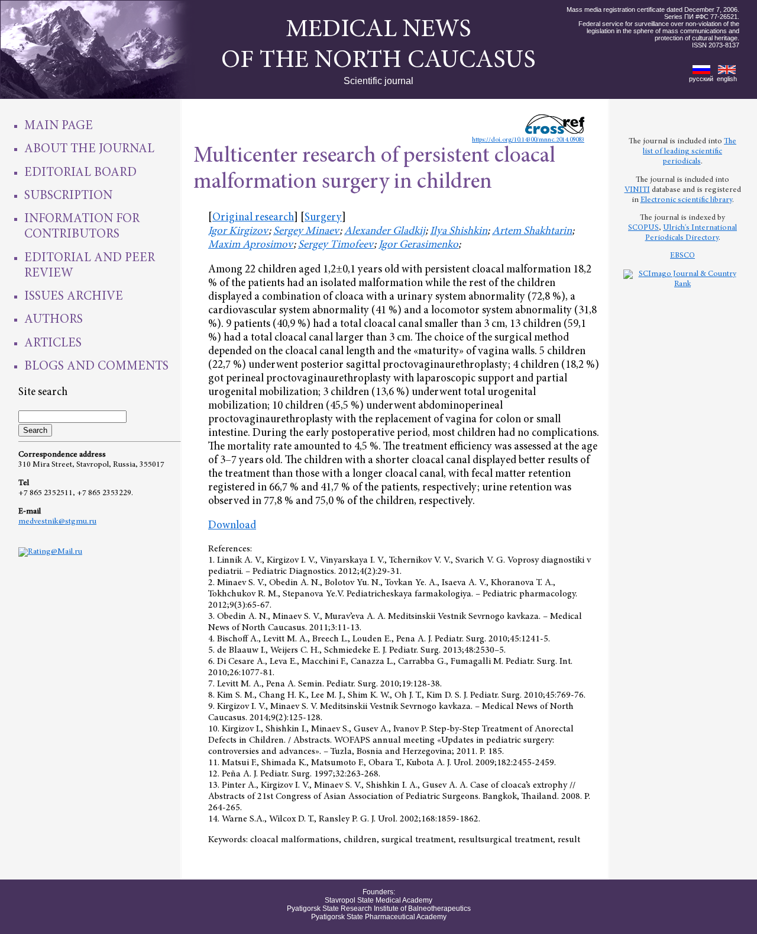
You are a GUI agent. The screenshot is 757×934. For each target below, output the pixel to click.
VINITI (637, 190)
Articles (53, 343)
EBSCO (682, 256)
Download (232, 525)
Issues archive (73, 296)
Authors (53, 319)
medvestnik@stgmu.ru (57, 522)
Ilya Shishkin (458, 231)
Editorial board (80, 172)
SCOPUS (643, 228)
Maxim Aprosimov (250, 245)
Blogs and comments (96, 366)
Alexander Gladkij (384, 231)
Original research (253, 217)
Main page (58, 126)
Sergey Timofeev (336, 245)
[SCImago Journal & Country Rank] (682, 284)
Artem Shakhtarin (532, 231)
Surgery (323, 217)
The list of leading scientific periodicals (689, 151)
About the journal (89, 149)
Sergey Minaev (306, 231)
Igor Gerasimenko (418, 245)
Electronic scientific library (686, 200)
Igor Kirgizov (238, 231)
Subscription (68, 196)
